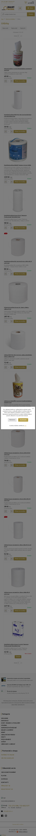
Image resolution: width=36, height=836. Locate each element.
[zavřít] (33, 408)
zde (25, 425)
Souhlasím (23, 420)
